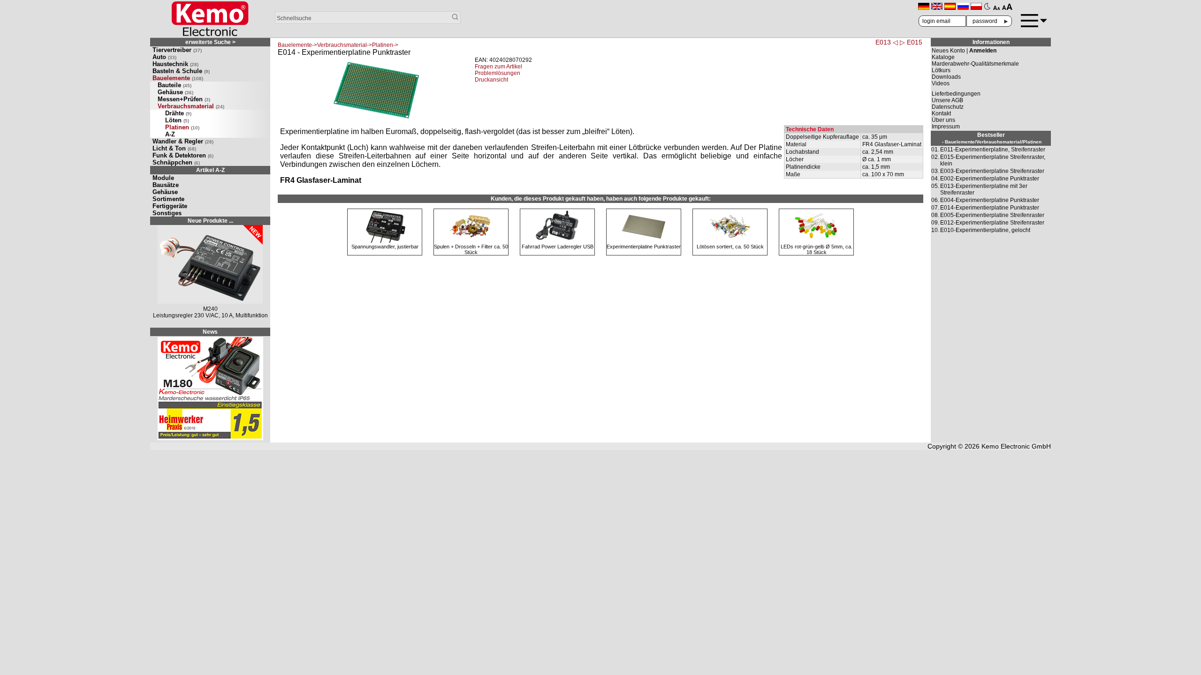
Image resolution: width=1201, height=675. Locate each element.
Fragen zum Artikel (498, 66)
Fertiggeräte (169, 206)
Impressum (946, 126)
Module (163, 177)
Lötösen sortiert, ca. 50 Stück (730, 246)
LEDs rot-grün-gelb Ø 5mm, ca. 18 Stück (816, 249)
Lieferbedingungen (956, 93)
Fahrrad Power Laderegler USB (557, 246)
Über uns (943, 120)
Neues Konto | (964, 50)
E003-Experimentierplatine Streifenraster (992, 171)
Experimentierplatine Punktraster (644, 246)
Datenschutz (948, 107)
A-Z (170, 134)
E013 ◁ (886, 42)
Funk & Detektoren (182, 155)
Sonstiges (167, 213)
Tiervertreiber (177, 49)
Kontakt (941, 113)
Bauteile (174, 85)
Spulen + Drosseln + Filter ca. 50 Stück (471, 249)
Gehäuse (175, 92)
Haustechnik (175, 64)
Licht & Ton (174, 148)
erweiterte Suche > (210, 42)
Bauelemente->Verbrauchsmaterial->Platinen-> (338, 45)
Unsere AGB (947, 100)
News (210, 332)
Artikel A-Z (210, 170)
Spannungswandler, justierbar (384, 246)
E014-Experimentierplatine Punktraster (989, 207)
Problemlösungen (497, 73)
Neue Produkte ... (210, 221)
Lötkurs (941, 70)
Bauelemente (177, 78)
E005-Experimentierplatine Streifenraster (992, 215)
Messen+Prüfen (184, 99)
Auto (164, 56)
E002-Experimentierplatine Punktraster (989, 178)
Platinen (182, 127)
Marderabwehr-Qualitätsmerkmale (975, 63)
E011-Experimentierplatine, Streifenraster (992, 149)
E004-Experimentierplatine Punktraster (989, 200)
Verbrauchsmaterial (191, 106)
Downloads (946, 77)
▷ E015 (911, 42)
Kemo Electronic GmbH (1016, 446)
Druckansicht (491, 79)
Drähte (178, 113)
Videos (941, 83)
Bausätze (165, 184)
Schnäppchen (176, 162)
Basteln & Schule (181, 71)
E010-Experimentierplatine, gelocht (985, 230)
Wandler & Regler (182, 141)
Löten (177, 120)
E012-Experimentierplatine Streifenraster (992, 222)
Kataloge (943, 57)
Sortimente (168, 198)
